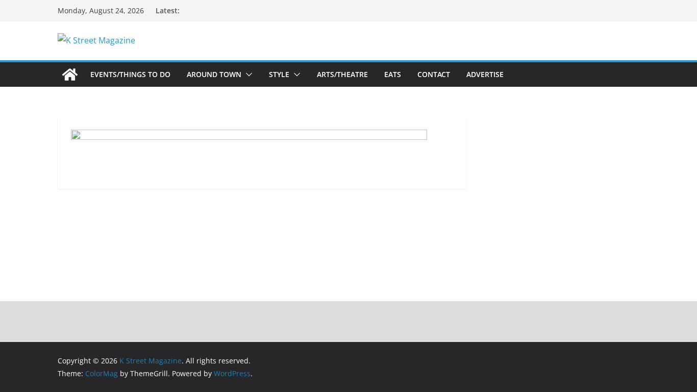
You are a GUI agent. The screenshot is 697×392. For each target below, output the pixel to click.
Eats (392, 74)
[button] (247, 74)
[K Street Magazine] (70, 74)
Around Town (214, 74)
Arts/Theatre (342, 74)
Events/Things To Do (130, 74)
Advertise (485, 74)
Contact (433, 74)
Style (279, 74)
